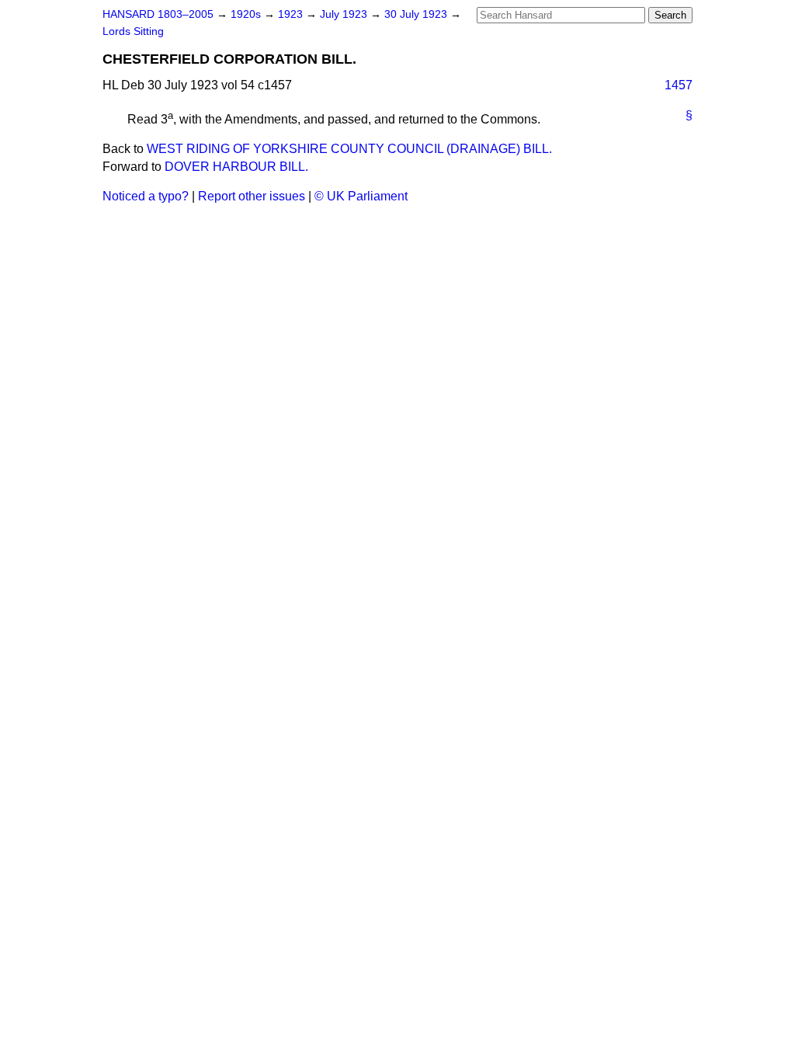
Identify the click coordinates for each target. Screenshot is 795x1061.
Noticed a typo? (145, 196)
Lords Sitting (133, 31)
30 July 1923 (417, 14)
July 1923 (345, 14)
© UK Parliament (361, 196)
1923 (292, 14)
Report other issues (251, 196)
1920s (247, 14)
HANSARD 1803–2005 (158, 14)
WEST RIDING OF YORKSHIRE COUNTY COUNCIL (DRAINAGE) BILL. (349, 148)
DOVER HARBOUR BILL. (236, 166)
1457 (679, 85)
